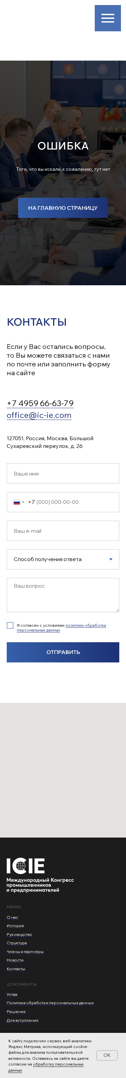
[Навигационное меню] (107, 18)
